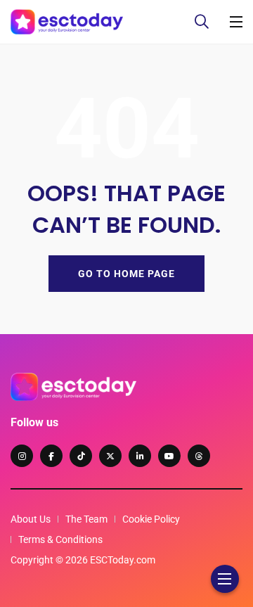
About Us (31, 519)
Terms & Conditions (60, 539)
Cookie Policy (151, 519)
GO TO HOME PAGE (126, 273)
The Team (86, 519)
